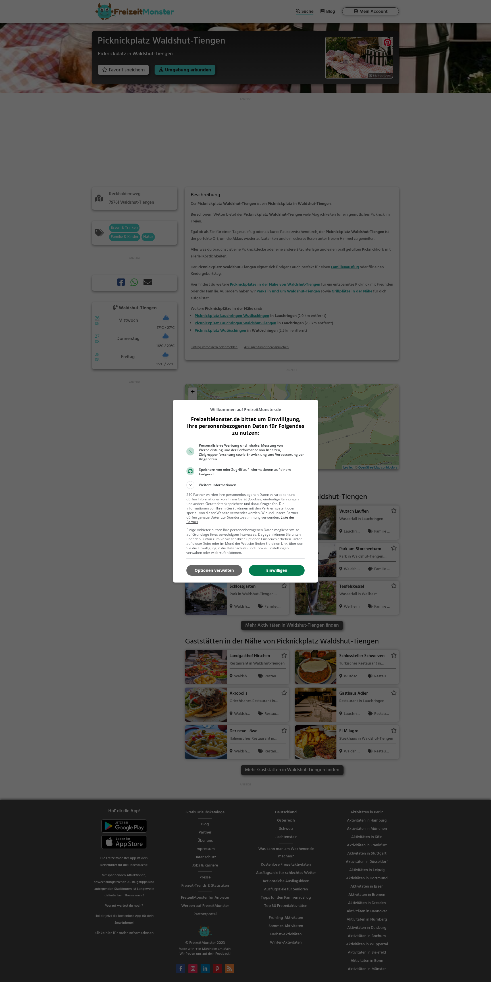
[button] (245, 485)
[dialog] (245, 491)
